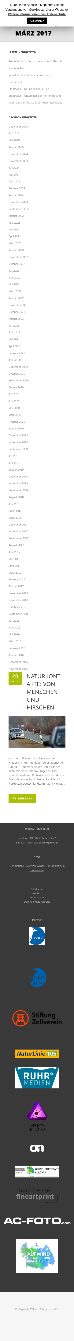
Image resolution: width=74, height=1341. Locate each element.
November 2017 (18, 531)
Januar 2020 (16, 428)
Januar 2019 (16, 469)
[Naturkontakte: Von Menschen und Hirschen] (37, 732)
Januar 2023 (16, 250)
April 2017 (15, 565)
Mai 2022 (14, 284)
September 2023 (19, 208)
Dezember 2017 (18, 524)
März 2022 (15, 291)
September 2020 (19, 380)
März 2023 (15, 243)
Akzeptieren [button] (37, 20)
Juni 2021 (14, 332)
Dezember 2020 (18, 366)
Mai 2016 (14, 634)
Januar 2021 (16, 359)
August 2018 (16, 497)
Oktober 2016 (17, 606)
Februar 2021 (17, 353)
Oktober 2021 (17, 311)
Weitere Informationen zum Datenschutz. (37, 14)
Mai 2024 (14, 174)
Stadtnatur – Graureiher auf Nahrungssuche (35, 95)
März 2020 (15, 414)
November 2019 (18, 442)
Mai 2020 (14, 407)
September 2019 (19, 449)
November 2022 (18, 256)
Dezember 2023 (18, 202)
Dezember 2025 (18, 126)
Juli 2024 (14, 167)
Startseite (37, 889)
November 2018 (18, 483)
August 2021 (16, 318)
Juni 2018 (14, 504)
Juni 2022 (14, 277)
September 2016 (19, 613)
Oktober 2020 (17, 373)
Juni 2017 (14, 552)
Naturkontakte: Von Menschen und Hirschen (44, 691)
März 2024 (15, 181)
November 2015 (18, 668)
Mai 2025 (14, 140)
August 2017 (16, 545)
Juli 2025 (14, 133)
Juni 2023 (14, 222)
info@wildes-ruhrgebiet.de (42, 842)
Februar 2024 (17, 188)
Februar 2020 (17, 421)
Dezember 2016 (18, 593)
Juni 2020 (14, 401)
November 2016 (18, 600)
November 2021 (18, 305)
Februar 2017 (17, 579)
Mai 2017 (14, 558)
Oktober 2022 (17, 263)
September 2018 (19, 490)
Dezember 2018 (18, 476)
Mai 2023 (14, 229)
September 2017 (19, 538)
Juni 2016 (14, 627)
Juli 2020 (14, 394)
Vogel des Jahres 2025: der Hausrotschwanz (35, 102)
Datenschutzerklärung (37, 901)
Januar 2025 (16, 147)
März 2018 (15, 517)
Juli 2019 (14, 455)
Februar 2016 (17, 648)
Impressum (37, 897)
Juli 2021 (14, 325)
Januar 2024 (16, 195)
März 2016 (15, 641)
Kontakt (37, 893)
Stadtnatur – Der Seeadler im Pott (29, 88)
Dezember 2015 (18, 661)
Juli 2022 (14, 270)
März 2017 (15, 572)
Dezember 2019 (18, 435)
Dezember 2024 (18, 154)
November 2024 (18, 160)
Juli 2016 (14, 620)
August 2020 (16, 387)
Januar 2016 (16, 654)
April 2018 (15, 510)
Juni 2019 (14, 462)
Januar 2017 (16, 586)
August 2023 (16, 215)
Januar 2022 (16, 298)
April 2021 (15, 346)
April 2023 (15, 236)
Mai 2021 (14, 339)
